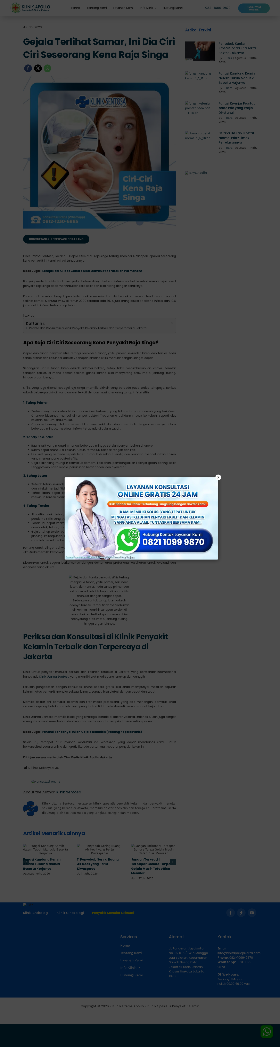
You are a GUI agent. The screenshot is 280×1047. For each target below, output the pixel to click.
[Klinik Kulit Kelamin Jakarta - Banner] (141, 518)
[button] (140, 523)
